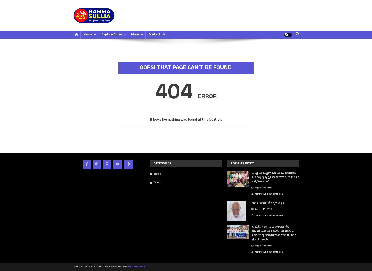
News (88, 35)
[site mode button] (288, 35)
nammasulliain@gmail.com (269, 194)
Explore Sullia (111, 35)
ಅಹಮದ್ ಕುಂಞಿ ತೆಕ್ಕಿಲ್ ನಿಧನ (268, 203)
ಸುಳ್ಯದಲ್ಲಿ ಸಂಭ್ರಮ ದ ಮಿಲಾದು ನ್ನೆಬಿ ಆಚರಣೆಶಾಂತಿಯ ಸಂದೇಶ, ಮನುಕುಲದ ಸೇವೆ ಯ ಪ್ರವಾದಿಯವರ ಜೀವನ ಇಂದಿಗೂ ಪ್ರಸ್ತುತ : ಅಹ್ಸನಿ (273, 233)
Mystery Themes (137, 267)
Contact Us (156, 35)
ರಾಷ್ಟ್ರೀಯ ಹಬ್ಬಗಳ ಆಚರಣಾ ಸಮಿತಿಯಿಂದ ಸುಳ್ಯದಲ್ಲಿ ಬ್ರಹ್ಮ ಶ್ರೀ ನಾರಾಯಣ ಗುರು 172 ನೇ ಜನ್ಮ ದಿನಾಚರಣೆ (275, 177)
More (135, 35)
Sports (158, 182)
